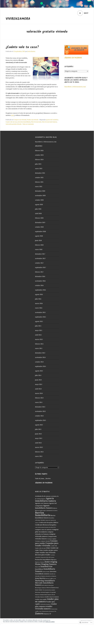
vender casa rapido (40, 599)
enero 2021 (38, 186)
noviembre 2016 (40, 281)
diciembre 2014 (40, 353)
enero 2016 (38, 308)
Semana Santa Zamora (45, 594)
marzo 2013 (39, 447)
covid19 (52, 546)
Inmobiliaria (39, 569)
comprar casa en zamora (43, 529)
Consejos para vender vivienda (46, 544)
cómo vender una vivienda (45, 552)
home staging (51, 562)
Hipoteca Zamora (39, 562)
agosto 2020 (39, 204)
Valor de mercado (36, 122)
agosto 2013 (39, 425)
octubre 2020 (39, 200)
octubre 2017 (39, 263)
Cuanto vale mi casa (11, 122)
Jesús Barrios (31, 51)
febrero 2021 (39, 182)
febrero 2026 (39, 151)
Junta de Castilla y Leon (51, 578)
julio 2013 (38, 429)
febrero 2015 (39, 344)
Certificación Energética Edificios (48, 522)
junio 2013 (38, 434)
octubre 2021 (39, 177)
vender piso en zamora (47, 600)
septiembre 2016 (40, 290)
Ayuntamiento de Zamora (51, 510)
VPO (55, 611)
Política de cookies (50, 621)
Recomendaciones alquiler (49, 590)
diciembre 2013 (40, 407)
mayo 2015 (38, 330)
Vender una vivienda (32, 120)
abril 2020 (38, 213)
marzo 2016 (39, 303)
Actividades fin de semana (43, 496)
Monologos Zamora (40, 587)
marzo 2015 (39, 339)
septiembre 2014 (40, 366)
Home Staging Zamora (45, 564)
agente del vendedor (52, 120)
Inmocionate (46, 571)
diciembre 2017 (40, 254)
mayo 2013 (38, 438)
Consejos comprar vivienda (42, 541)
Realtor (41, 590)
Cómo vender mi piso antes (48, 550)
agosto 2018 (39, 236)
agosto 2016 (39, 294)
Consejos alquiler (51, 539)
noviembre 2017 (40, 258)
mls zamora (45, 585)
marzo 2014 (39, 393)
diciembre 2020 (40, 191)
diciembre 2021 (40, 173)
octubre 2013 (39, 416)
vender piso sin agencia (45, 604)
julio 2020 (38, 209)
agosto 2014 (39, 371)
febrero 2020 (39, 218)
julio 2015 (38, 326)
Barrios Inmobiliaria (42, 514)
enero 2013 (38, 456)
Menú (86, 13)
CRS (56, 546)
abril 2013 (38, 443)
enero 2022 (38, 168)
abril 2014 (38, 389)
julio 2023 (38, 164)
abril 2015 (38, 335)
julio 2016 (38, 299)
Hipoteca (53, 559)
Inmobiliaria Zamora (45, 570)
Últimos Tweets (41, 474)
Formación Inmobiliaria (43, 559)
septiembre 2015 (40, 317)
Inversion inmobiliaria (24, 122)
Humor (36, 566)
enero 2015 (38, 348)
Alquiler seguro (42, 510)
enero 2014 (38, 402)
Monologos (51, 585)
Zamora (39, 613)
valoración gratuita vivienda (13, 124)
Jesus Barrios (40, 578)
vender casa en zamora (52, 597)
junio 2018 (38, 240)
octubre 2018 (39, 227)
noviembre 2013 (40, 411)
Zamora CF (47, 614)
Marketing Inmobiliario (45, 581)
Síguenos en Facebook (73, 58)
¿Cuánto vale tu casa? (22, 47)
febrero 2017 (39, 272)
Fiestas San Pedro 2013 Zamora (47, 557)
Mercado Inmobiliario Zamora (44, 584)
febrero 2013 (39, 452)
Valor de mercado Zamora (49, 122)
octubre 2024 (39, 155)
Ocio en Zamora (51, 587)
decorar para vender (42, 555)
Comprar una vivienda (20, 120)
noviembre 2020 (40, 195)
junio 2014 (38, 380)
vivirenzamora (18, 19)
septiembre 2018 (40, 231)
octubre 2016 (39, 285)
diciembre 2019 (40, 222)
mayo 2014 (38, 384)
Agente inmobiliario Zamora (44, 506)
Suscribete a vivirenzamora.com (75, 87)
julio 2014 (38, 375)
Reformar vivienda (40, 592)
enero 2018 (38, 249)
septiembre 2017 (40, 267)
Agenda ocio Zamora (42, 503)
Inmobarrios (46, 566)
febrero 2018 (39, 245)
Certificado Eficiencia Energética (45, 525)
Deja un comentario (28, 124)
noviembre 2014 (40, 357)
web (12, 115)
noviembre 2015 (40, 312)
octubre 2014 (39, 362)
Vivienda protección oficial (48, 611)
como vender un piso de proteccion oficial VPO (45, 527)
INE (39, 566)
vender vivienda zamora (43, 607)
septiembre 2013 (40, 420)
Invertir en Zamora (51, 576)
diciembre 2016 (40, 276)
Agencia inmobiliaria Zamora (45, 499)
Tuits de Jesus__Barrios (42, 478)
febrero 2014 (39, 398)
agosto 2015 (39, 321)
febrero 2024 (39, 159)
